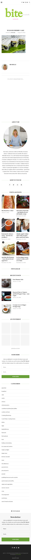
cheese (3, 401)
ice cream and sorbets (7, 446)
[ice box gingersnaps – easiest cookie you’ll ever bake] (22, 248)
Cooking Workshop (6, 415)
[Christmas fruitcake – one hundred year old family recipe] (22, 202)
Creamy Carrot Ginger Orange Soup (19, 305)
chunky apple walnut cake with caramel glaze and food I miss (22, 235)
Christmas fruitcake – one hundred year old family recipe (22, 212)
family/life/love (5, 429)
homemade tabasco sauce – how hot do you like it (7, 235)
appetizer (4, 388)
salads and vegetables (7, 484)
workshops (4, 498)
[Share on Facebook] (19, 59)
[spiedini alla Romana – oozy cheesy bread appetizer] (8, 248)
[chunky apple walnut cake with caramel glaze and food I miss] (22, 225)
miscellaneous (5, 463)
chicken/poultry (5, 405)
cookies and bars (6, 412)
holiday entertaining (7, 443)
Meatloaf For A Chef (7, 210)
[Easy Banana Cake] (6, 283)
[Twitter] (23, 2)
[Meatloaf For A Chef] (8, 202)
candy (3, 398)
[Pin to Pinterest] (23, 59)
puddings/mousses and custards (10, 477)
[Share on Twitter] (21, 59)
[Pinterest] (27, 2)
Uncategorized (5, 494)
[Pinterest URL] (6, 328)
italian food (4, 453)
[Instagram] (25, 2)
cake (3, 394)
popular (3, 474)
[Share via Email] (24, 59)
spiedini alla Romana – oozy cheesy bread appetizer (8, 259)
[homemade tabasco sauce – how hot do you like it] (8, 225)
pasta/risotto (5, 467)
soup (3, 491)
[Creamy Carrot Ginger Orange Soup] (6, 309)
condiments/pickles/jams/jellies (9, 408)
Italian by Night (5, 449)
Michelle (13, 32)
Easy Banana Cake (18, 279)
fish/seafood (5, 436)
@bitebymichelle (15, 348)
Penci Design (18, 554)
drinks (3, 422)
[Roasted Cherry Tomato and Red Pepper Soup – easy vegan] (6, 296)
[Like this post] (17, 59)
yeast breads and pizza (7, 501)
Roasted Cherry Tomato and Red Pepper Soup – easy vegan (21, 294)
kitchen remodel (6, 456)
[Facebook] (10, 184)
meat (3, 460)
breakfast (4, 391)
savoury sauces (5, 487)
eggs (3, 425)
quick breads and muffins (8, 480)
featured (4, 432)
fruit (3, 439)
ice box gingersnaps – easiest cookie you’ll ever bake (22, 259)
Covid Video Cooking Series (8, 418)
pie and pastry (5, 470)
